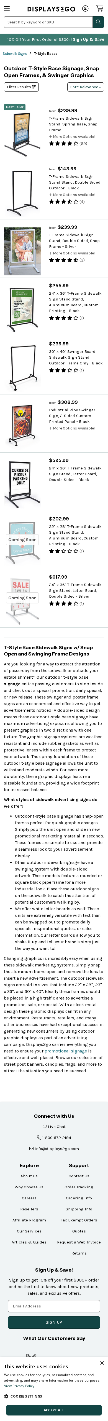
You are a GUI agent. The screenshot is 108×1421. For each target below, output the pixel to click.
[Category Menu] (12, 9)
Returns (79, 1253)
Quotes (79, 1231)
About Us (29, 1175)
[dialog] (54, 1389)
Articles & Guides (29, 1242)
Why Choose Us (29, 1186)
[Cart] (100, 9)
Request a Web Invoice (79, 1242)
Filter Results (19, 87)
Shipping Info (79, 1209)
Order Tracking (79, 1186)
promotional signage (66, 1051)
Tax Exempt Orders (79, 1220)
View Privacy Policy (19, 1386)
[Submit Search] (98, 22)
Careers (29, 1198)
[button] (54, 1396)
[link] (51, 9)
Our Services (29, 1231)
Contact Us (79, 1175)
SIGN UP (54, 1322)
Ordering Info (79, 1198)
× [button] (102, 1363)
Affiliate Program (29, 1220)
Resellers (29, 1209)
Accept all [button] (54, 1410)
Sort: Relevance (84, 87)
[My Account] (85, 9)
